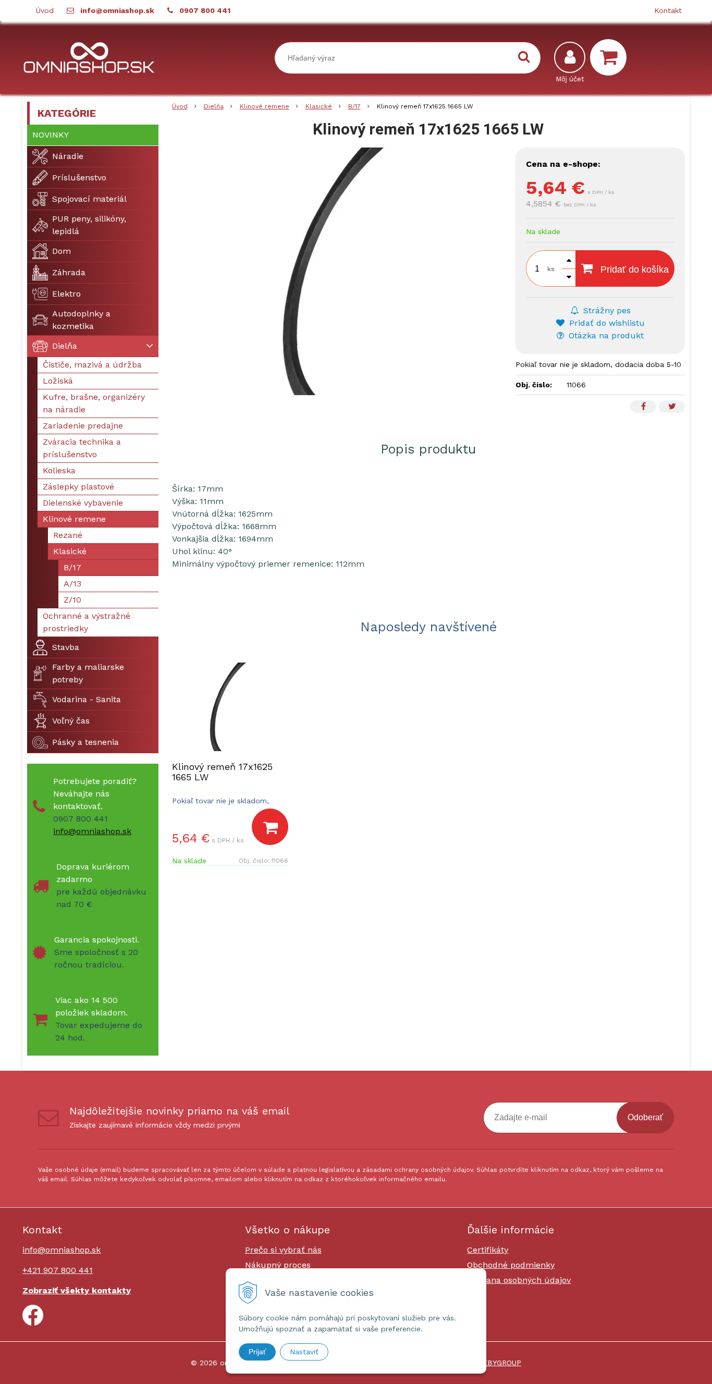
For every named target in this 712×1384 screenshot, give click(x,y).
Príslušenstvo (79, 177)
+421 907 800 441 (57, 1270)
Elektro (66, 294)
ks (551, 269)
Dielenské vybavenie (83, 503)
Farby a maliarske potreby (88, 673)
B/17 (354, 106)
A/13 (72, 584)
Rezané (67, 535)
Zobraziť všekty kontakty (76, 1290)
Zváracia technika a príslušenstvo (82, 448)
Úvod (45, 10)
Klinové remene (264, 106)
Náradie (67, 156)
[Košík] (611, 57)
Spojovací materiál (89, 199)
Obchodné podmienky (511, 1265)
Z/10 (72, 600)
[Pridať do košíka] (270, 827)
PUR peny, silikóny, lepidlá (89, 225)
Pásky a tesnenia (85, 742)
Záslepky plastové (78, 487)
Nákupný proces (278, 1265)
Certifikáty (487, 1250)
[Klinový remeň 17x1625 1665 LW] (339, 271)
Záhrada (68, 272)
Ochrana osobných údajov (519, 1280)
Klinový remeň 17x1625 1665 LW (222, 771)
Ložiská (58, 381)
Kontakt (668, 10)
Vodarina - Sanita (86, 699)
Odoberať (645, 1117)
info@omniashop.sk (117, 10)
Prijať (257, 1352)
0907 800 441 (204, 10)
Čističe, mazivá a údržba (92, 365)
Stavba (65, 647)
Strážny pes (606, 310)
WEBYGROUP (498, 1362)
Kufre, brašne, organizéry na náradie (94, 403)
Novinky (50, 135)
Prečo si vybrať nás (283, 1250)
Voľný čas (71, 721)
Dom (61, 251)
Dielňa (214, 106)
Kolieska (59, 470)
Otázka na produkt (605, 335)
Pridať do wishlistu (606, 323)
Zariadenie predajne (83, 426)
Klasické (318, 106)
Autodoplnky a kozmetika (81, 320)
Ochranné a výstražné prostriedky (86, 622)
